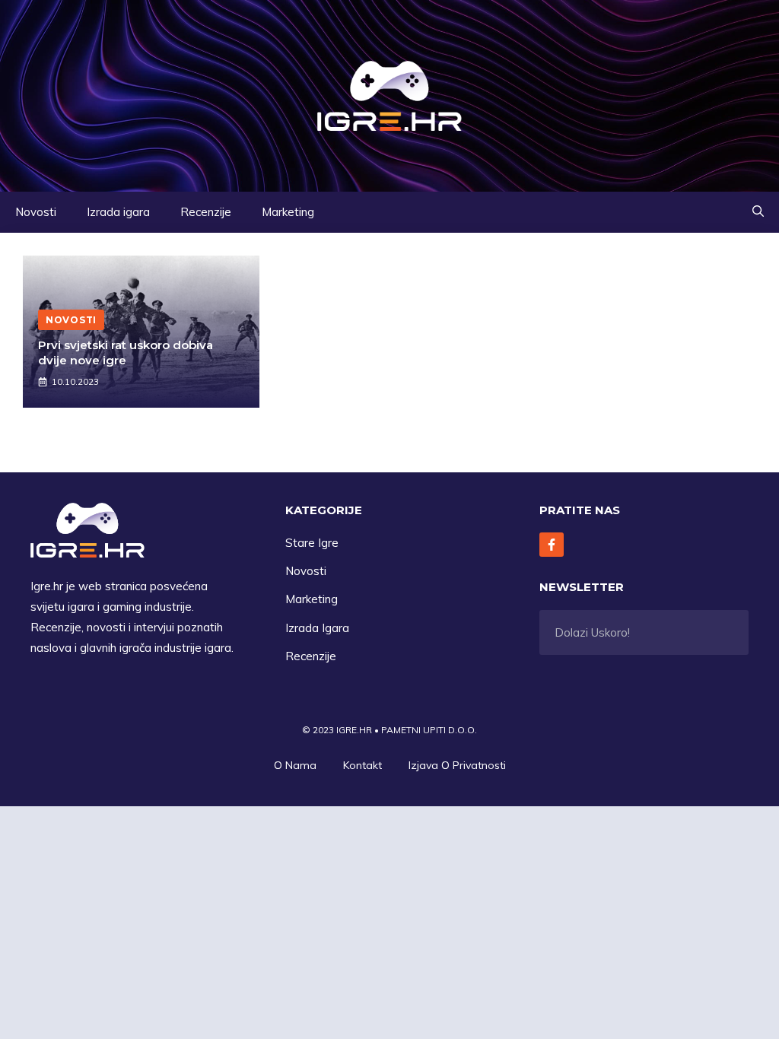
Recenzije (205, 212)
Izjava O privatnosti (457, 765)
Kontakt (362, 765)
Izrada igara (118, 212)
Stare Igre (312, 542)
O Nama (295, 765)
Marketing (288, 212)
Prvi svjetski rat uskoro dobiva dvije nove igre (125, 352)
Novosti (35, 212)
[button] (758, 212)
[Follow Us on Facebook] (551, 544)
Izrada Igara (317, 628)
